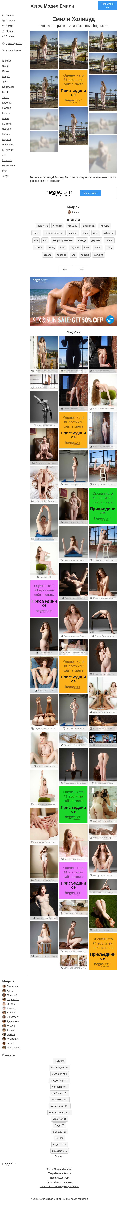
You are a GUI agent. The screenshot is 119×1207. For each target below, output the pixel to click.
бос (73, 254)
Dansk (5, 71)
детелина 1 (13, 1021)
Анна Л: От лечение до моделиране (59, 1186)
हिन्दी (4, 170)
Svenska (6, 128)
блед (62, 247)
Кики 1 (10, 1043)
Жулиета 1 (12, 1038)
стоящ (51, 247)
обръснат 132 (59, 1073)
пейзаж (85, 254)
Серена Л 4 (13, 999)
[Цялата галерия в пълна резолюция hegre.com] (44, 119)
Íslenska (6, 60)
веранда (61, 254)
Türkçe (5, 97)
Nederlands (8, 86)
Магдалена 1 (14, 1047)
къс (45, 240)
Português (7, 144)
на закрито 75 (59, 1150)
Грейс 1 (11, 1034)
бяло (85, 233)
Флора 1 (11, 1030)
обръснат (72, 225)
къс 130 (59, 1138)
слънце (73, 233)
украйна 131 (59, 1118)
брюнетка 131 (59, 1086)
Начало (10, 15)
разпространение (54, 233)
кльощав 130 (59, 1131)
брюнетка (43, 225)
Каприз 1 (11, 1012)
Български (8, 165)
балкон (38, 247)
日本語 (5, 81)
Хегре (52, 5)
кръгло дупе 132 (59, 1067)
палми (109, 240)
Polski (5, 118)
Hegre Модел (59, 1177)
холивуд (98, 254)
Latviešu (6, 102)
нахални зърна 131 (59, 1112)
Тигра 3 (11, 1003)
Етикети (10, 36)
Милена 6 (12, 995)
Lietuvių (6, 113)
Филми (9, 25)
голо (95, 233)
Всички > (59, 1156)
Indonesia (7, 160)
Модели (10, 31)
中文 (4, 155)
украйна (57, 225)
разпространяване (62, 240)
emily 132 (60, 1061)
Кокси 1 (11, 1025)
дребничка (88, 225)
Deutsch (6, 123)
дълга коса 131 (60, 1099)
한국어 (5, 176)
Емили (75, 212)
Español (6, 139)
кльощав (104, 225)
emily (109, 247)
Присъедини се (107, 5)
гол (36, 240)
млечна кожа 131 (60, 1106)
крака (36, 233)
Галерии (10, 20)
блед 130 (59, 1125)
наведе (82, 240)
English (6, 76)
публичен (109, 233)
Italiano (6, 134)
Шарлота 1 (12, 1016)
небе (87, 247)
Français (6, 107)
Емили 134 (13, 986)
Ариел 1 (11, 1008)
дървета (95, 240)
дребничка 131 (59, 1093)
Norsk (5, 92)
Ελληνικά (7, 149)
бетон (98, 247)
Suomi (5, 66)
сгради (47, 254)
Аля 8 (10, 990)
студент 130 (59, 1144)
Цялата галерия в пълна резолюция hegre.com (73, 25)
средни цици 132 (59, 1080)
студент (75, 247)
